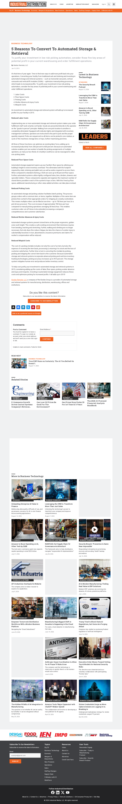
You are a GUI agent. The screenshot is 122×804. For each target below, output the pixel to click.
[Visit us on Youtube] (67, 792)
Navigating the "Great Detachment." (23, 629)
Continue (47, 339)
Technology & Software (54, 540)
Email (11, 751)
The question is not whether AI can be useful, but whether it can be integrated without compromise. (26, 712)
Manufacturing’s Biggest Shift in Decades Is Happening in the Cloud (59, 623)
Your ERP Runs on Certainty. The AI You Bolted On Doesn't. (51, 362)
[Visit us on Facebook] (53, 792)
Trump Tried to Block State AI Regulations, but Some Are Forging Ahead (93, 624)
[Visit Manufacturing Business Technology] (105, 735)
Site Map (97, 797)
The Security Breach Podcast (87, 86)
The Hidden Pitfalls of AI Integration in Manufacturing (27, 705)
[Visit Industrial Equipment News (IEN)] (45, 735)
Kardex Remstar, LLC (19, 280)
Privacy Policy (53, 797)
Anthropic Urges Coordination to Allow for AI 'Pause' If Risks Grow (61, 663)
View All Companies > (94, 148)
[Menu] (114, 4)
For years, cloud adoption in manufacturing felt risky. (59, 628)
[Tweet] (28, 307)
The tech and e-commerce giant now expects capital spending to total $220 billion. (26, 550)
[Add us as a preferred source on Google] (38, 307)
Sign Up (15, 761)
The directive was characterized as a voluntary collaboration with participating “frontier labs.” (93, 672)
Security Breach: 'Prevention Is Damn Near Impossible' (94, 545)
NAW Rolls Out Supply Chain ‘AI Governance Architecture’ (87, 123)
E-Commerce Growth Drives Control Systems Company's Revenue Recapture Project (22, 404)
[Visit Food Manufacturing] (31, 735)
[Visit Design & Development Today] (16, 735)
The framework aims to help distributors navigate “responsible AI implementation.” (59, 550)
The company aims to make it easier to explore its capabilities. (24, 588)
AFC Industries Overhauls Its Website (26, 584)
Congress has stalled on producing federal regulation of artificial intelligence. (93, 630)
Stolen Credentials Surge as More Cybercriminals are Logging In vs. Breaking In (92, 706)
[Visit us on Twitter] (62, 792)
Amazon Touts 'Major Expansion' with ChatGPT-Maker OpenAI (60, 705)
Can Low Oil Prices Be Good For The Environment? (46, 404)
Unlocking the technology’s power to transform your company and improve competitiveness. (58, 511)
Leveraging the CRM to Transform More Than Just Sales (88, 97)
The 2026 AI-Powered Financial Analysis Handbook (96, 403)
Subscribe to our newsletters (44, 301)
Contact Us (34, 797)
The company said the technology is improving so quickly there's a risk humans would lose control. (59, 669)
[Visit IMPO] (60, 735)
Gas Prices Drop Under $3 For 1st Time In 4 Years (73, 403)
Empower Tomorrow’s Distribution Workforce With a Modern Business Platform (25, 624)
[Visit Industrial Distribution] (76, 735)
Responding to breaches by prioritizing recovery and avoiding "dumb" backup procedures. (92, 551)
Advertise (43, 797)
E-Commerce (16, 540)
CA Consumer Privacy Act (83, 797)
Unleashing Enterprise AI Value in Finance (24, 505)
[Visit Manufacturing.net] (91, 735)
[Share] (18, 307)
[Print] (13, 307)
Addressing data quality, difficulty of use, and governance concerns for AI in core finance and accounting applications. (27, 511)
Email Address (45, 329)
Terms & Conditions (66, 797)
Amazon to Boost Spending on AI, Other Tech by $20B (88, 110)
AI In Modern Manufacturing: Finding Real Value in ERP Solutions (94, 585)
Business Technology (21, 43)
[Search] (109, 4)
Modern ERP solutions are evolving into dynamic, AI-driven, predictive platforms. (93, 590)
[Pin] (33, 307)
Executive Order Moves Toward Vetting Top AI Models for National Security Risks (94, 664)
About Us (25, 797)
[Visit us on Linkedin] (57, 792)
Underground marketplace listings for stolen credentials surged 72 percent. (94, 713)
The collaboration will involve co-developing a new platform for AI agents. (61, 711)
